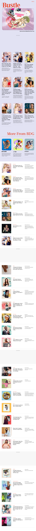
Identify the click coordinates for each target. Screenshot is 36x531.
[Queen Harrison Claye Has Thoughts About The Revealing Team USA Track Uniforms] (29, 89)
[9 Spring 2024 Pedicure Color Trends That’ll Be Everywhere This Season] (18, 269)
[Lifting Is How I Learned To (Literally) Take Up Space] (18, 383)
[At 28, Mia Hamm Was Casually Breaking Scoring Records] (18, 419)
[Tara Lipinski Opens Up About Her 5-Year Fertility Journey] (18, 114)
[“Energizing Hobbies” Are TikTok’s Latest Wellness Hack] (18, 204)
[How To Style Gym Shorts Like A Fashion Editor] (18, 407)
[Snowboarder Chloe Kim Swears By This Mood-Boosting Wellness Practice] (18, 444)
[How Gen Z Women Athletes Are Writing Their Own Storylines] (18, 395)
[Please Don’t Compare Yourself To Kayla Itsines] (18, 432)
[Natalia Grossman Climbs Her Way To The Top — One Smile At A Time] (18, 63)
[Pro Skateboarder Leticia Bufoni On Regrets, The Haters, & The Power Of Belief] (18, 306)
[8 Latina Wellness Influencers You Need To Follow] (18, 294)
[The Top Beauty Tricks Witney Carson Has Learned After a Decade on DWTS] (6, 88)
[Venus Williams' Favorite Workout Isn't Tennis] (18, 342)
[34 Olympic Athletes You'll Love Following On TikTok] (18, 521)
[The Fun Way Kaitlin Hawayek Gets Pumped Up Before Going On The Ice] (18, 485)
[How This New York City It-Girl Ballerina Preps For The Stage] (6, 62)
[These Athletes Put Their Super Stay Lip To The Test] (29, 113)
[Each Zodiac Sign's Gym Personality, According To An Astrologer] (18, 371)
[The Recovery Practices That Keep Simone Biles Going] (18, 330)
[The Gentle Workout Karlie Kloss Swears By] (18, 282)
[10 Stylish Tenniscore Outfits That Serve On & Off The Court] (18, 473)
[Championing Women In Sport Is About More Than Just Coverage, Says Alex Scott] (18, 509)
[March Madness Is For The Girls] (18, 228)
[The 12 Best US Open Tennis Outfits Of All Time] (18, 497)
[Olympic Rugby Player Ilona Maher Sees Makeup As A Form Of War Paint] (18, 88)
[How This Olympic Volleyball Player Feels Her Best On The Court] (29, 63)
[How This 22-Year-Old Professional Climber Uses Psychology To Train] (18, 318)
